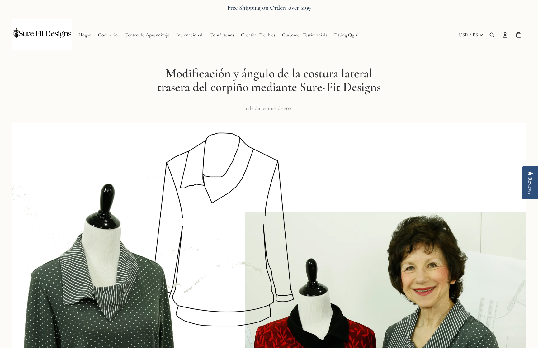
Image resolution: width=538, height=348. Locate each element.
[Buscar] (492, 35)
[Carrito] (519, 35)
